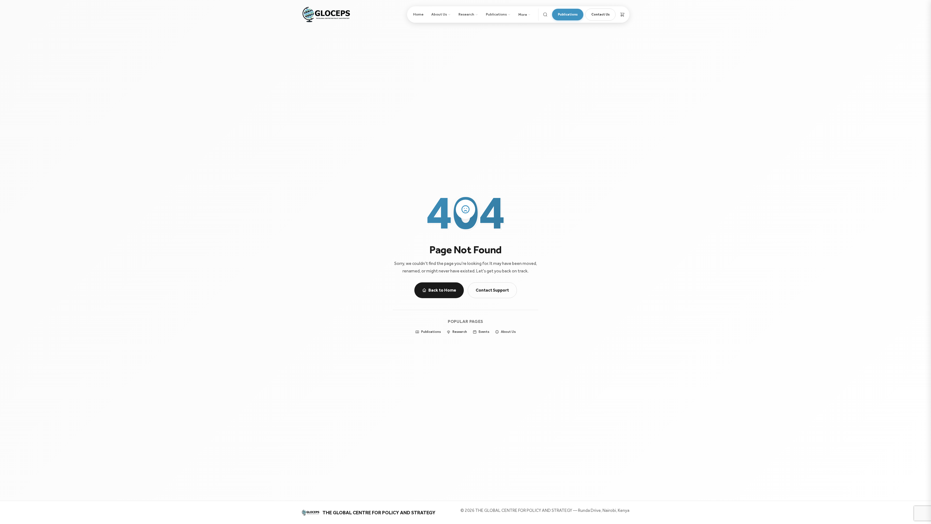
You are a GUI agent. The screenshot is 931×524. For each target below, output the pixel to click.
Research (466, 14)
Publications (496, 14)
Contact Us (600, 14)
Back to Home (442, 290)
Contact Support (492, 290)
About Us (439, 14)
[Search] (545, 14)
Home (418, 14)
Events (484, 332)
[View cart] (622, 14)
